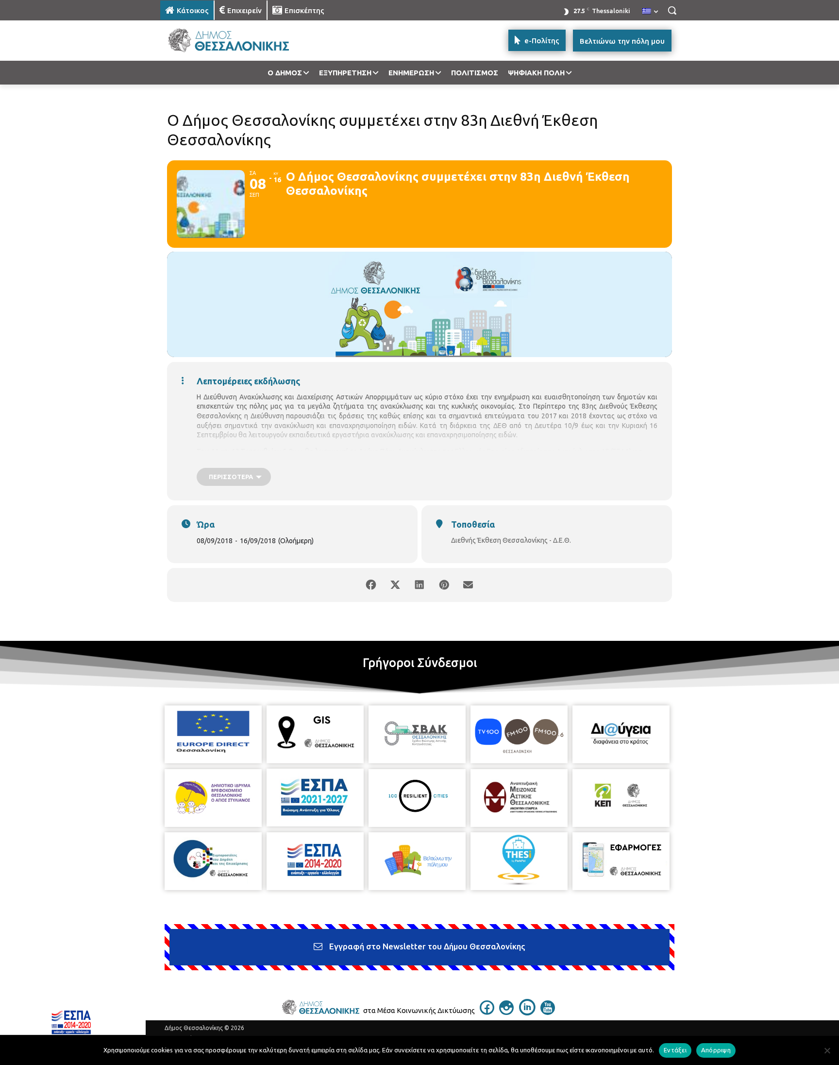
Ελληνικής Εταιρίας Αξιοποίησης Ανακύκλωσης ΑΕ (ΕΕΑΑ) (543, 451)
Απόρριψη (716, 1050)
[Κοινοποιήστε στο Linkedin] (419, 585)
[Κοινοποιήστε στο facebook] (371, 585)
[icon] (487, 1012)
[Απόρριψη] (827, 1050)
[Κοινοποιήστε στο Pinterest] (444, 585)
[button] (672, 10)
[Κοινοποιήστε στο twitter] (395, 585)
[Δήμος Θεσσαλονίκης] (238, 40)
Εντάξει (675, 1050)
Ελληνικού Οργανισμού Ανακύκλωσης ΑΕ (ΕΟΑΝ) (567, 461)
